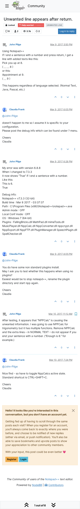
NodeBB (37, 485)
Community (36, 6)
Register (11, 459)
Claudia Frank (17, 109)
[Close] (73, 410)
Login (23, 459)
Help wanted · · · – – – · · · (32, 25)
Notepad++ (52, 479)
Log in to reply (67, 31)
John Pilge (15, 44)
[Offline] (5, 44)
